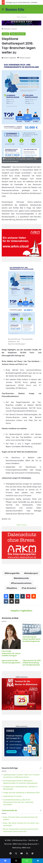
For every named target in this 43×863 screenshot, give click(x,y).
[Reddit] (33, 596)
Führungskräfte (13, 573)
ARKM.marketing (21, 17)
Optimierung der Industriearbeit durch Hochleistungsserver (31, 639)
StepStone (12, 588)
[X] (11, 596)
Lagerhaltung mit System (12, 796)
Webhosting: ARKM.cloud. (21, 848)
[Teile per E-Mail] (11, 601)
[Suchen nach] (40, 10)
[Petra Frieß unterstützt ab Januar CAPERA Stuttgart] (11, 636)
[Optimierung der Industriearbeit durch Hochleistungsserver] (31, 629)
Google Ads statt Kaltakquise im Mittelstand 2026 (21, 793)
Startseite (7, 29)
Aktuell (14, 29)
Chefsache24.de (9, 810)
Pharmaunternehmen (21, 583)
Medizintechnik (22, 578)
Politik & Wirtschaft (17, 34)
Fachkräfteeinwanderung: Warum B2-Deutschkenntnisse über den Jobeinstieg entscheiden (18, 802)
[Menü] (3, 10)
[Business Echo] (15, 9)
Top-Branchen (29, 588)
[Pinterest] (28, 596)
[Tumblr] (22, 596)
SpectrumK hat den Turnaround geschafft (11, 661)
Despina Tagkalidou (9, 58)
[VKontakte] (6, 601)
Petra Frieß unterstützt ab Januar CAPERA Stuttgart (11, 653)
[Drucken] (17, 601)
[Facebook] (6, 596)
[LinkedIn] (17, 596)
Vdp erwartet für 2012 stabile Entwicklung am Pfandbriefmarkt (31, 662)
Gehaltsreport (31, 573)
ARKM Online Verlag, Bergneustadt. (25, 844)
